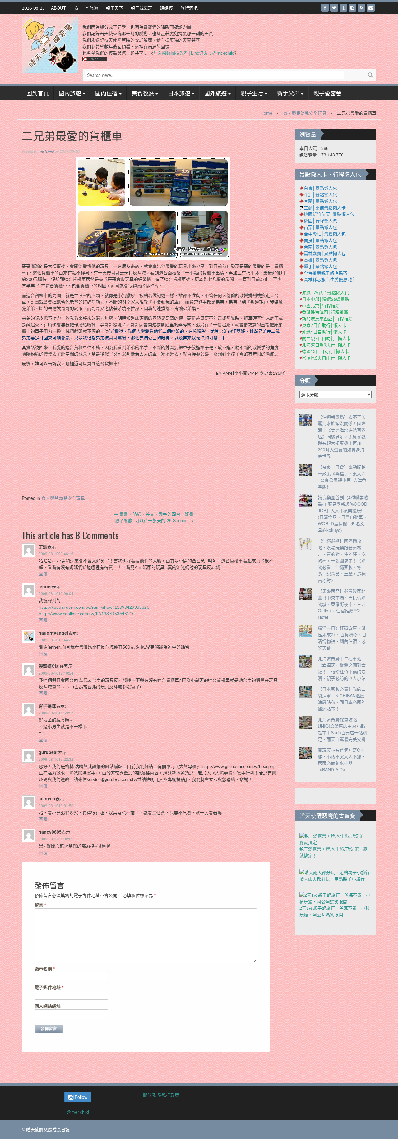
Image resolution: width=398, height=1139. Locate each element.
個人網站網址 (48, 1006)
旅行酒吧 (189, 8)
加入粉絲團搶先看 (170, 53)
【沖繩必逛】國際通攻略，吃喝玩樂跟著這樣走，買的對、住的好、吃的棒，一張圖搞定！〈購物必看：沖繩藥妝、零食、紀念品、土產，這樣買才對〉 (342, 560)
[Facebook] (325, 8)
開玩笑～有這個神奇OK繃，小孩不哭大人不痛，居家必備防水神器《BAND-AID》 (342, 760)
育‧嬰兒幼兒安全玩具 (304, 113)
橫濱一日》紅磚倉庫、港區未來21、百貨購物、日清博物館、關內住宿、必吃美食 (342, 638)
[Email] (371, 8)
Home (266, 113)
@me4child (78, 1112)
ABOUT (58, 8)
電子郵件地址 (49, 987)
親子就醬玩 (141, 8)
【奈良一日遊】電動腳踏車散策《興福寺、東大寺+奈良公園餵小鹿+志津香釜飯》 (342, 477)
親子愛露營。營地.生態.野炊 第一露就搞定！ (333, 852)
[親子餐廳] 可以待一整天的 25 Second (153, 520)
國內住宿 (106, 93)
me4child (46, 151)
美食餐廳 (143, 93)
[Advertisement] (153, 442)
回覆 (43, 573)
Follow (80, 1097)
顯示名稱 (45, 968)
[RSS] (361, 8)
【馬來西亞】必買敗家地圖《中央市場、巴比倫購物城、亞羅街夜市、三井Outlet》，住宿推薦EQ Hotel (342, 604)
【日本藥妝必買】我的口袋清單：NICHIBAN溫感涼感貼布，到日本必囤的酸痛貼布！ (342, 699)
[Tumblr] (343, 8)
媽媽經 (166, 8)
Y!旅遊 (92, 8)
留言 (40, 905)
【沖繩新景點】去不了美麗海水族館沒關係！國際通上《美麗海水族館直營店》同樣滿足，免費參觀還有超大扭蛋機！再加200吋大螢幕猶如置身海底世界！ (342, 436)
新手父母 (288, 93)
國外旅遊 (215, 93)
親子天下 (114, 8)
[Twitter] (334, 8)
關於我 (149, 1095)
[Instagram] (352, 8)
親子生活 (252, 93)
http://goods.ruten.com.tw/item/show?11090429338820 (94, 607)
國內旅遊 (70, 93)
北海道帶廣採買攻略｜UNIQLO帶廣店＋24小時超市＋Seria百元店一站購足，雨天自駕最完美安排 (342, 729)
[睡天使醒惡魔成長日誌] (50, 45)
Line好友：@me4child (212, 53)
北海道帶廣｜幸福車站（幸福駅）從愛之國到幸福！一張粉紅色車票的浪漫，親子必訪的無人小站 (342, 668)
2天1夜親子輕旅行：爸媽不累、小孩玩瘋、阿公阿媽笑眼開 (334, 911)
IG (75, 8)
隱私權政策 (168, 1095)
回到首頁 (37, 93)
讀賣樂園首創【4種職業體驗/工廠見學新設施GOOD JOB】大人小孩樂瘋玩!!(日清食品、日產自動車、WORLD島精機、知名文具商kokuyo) (343, 513)
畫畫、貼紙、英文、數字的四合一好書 (153, 514)
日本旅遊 (179, 93)
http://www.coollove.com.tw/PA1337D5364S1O (86, 613)
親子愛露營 (327, 93)
